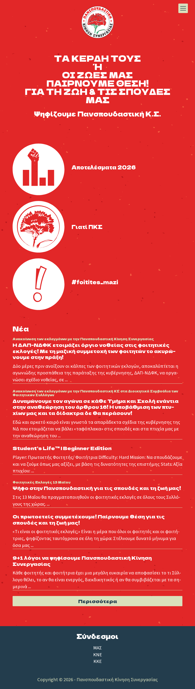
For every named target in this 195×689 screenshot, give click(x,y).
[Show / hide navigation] (183, 8)
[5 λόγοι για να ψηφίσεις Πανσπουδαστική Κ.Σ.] (38, 227)
